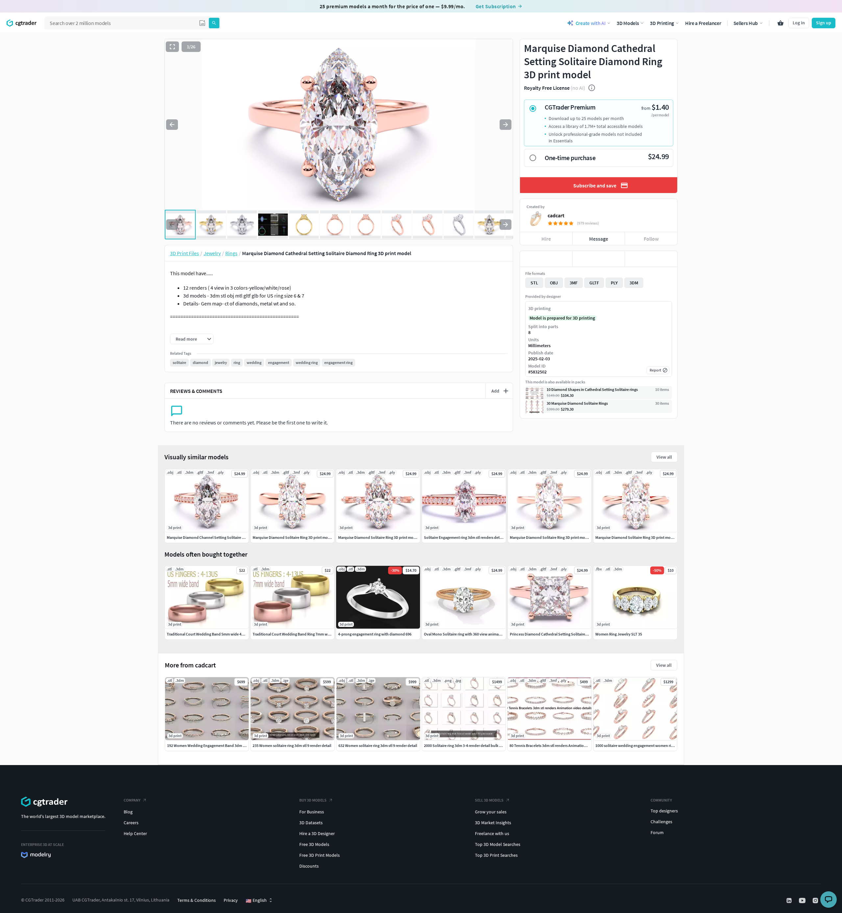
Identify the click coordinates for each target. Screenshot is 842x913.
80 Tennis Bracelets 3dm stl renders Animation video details (558, 745)
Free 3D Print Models (319, 855)
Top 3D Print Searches (496, 855)
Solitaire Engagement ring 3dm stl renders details (464, 537)
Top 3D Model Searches (497, 844)
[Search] (214, 23)
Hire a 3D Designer (317, 833)
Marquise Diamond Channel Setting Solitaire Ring (208, 537)
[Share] (651, 259)
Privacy (231, 900)
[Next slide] (505, 124)
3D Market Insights (493, 823)
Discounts (309, 866)
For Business (311, 812)
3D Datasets (311, 823)
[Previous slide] (172, 124)
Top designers (664, 811)
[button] (202, 23)
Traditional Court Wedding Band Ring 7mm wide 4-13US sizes (303, 634)
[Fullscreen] (172, 46)
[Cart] (780, 23)
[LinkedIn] (790, 900)
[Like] (546, 259)
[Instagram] (816, 900)
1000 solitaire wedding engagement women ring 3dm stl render (647, 745)
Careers (131, 823)
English (256, 900)
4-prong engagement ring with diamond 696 (374, 634)
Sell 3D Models (489, 800)
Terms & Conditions (196, 900)
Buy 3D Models (313, 800)
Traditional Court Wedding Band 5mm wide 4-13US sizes (213, 634)
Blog (128, 812)
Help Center (135, 833)
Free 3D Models (314, 844)
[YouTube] (803, 900)
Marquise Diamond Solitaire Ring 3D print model (293, 537)
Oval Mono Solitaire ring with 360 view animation (465, 634)
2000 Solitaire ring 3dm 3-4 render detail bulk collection (470, 745)
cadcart (556, 215)
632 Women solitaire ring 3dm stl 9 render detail (377, 745)
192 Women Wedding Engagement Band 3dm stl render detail (218, 745)
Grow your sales (491, 812)
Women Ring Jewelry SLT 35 (618, 634)
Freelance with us (492, 833)
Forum (657, 832)
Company (132, 800)
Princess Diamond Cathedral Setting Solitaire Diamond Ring (560, 634)
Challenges (661, 822)
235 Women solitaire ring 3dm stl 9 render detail (292, 745)
